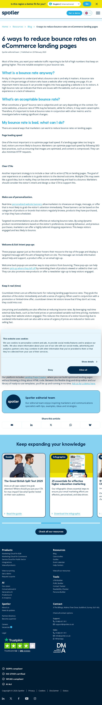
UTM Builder (58, 580)
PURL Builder (58, 583)
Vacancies (7, 627)
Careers (5, 624)
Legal (4, 633)
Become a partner (9, 619)
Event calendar (59, 562)
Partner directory (9, 616)
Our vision (6, 586)
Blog (54, 553)
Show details (88, 362)
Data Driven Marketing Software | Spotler (10, 13)
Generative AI (7, 592)
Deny (50, 370)
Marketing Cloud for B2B (11, 553)
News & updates (8, 610)
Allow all (83, 370)
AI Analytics (6, 598)
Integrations (7, 562)
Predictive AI (7, 595)
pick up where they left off (23, 268)
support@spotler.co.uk (64, 624)
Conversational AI (9, 589)
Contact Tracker (59, 586)
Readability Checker (61, 589)
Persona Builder (59, 592)
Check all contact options (63, 613)
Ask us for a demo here (83, 383)
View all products (8, 565)
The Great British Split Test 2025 (23, 485)
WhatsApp (58, 639)
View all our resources (61, 570)
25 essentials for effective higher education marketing (71, 485)
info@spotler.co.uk (62, 636)
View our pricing (8, 570)
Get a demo (6, 573)
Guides (55, 559)
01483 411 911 (61, 621)
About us (5, 607)
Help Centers (58, 565)
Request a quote (8, 576)
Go (87, 3)
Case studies (58, 556)
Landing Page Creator (35, 377)
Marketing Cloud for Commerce (14, 556)
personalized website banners (27, 204)
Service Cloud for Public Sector (14, 559)
